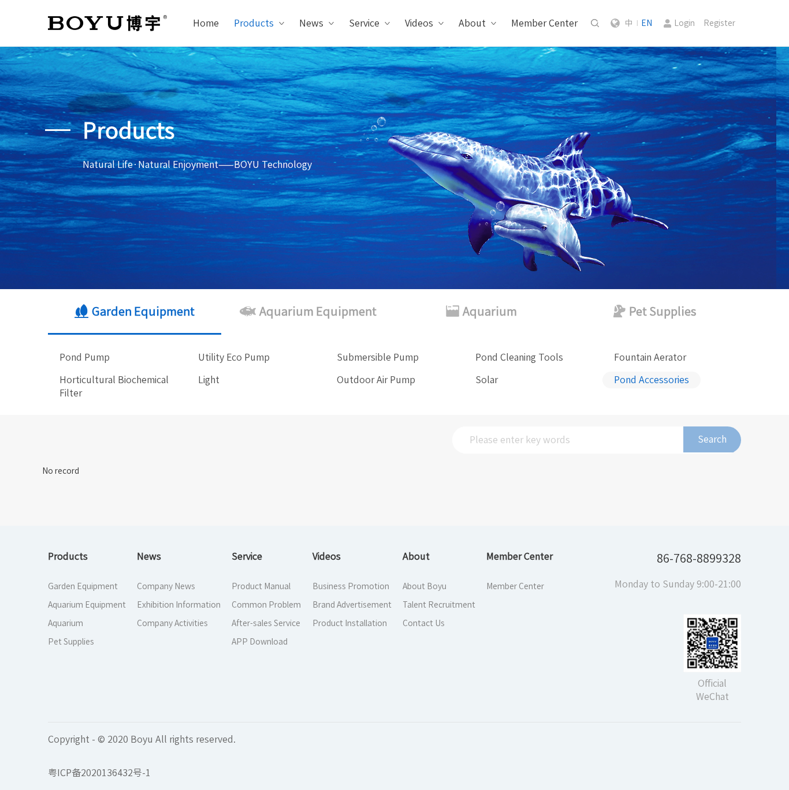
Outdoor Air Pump (376, 379)
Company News (166, 586)
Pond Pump (84, 357)
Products (254, 23)
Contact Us (424, 623)
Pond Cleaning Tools (519, 357)
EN (646, 23)
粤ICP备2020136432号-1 (99, 772)
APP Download (260, 642)
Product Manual (261, 586)
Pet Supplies (71, 642)
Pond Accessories (651, 379)
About (472, 23)
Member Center (544, 23)
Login (684, 23)
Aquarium (65, 623)
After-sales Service (266, 623)
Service (364, 23)
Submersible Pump (378, 357)
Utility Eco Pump (234, 357)
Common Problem (266, 605)
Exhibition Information (179, 605)
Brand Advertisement (352, 605)
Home (206, 23)
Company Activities (172, 623)
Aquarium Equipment (87, 605)
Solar (486, 379)
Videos (419, 23)
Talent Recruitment (439, 605)
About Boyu (424, 586)
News (311, 23)
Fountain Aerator (650, 357)
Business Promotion (350, 586)
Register (719, 23)
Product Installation (349, 623)
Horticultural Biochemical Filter (114, 386)
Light (208, 379)
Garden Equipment (83, 586)
